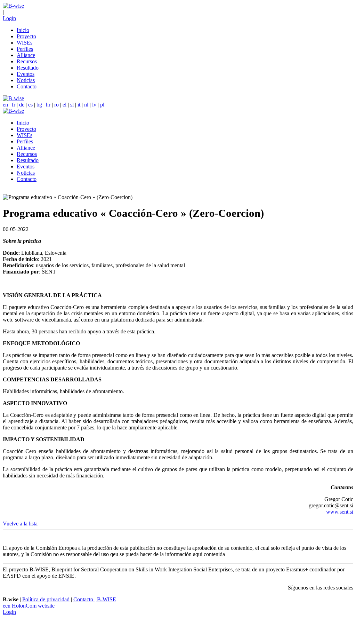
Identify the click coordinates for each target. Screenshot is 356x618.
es (30, 105)
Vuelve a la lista (20, 523)
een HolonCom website (29, 606)
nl (86, 105)
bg (39, 105)
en (5, 105)
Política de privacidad (46, 599)
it (79, 105)
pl (102, 105)
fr (13, 105)
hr (48, 105)
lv (94, 105)
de (21, 105)
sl (72, 105)
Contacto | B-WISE (94, 599)
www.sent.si (339, 512)
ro (56, 105)
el (64, 105)
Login (9, 18)
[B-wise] (13, 6)
